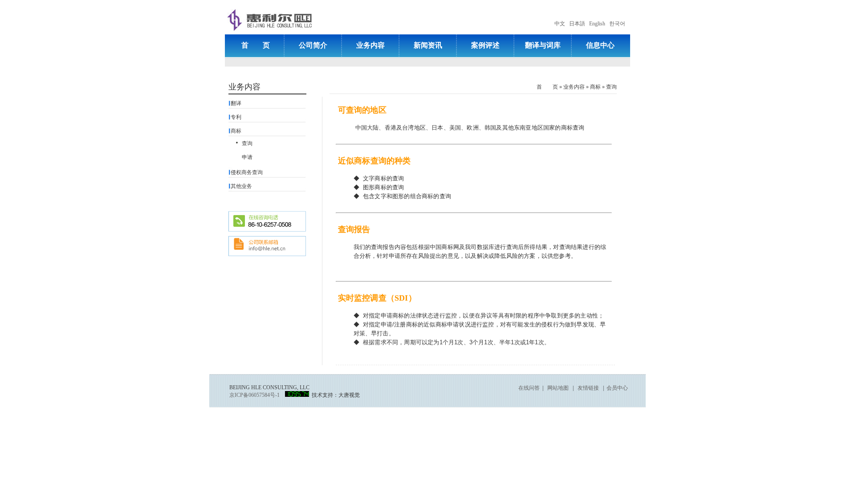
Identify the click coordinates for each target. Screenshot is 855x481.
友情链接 (588, 388)
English (597, 23)
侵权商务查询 (247, 172)
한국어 (617, 23)
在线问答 (529, 388)
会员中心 (617, 388)
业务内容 (370, 45)
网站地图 (558, 388)
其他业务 (241, 186)
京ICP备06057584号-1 (254, 395)
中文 (559, 23)
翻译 (236, 103)
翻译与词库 (543, 45)
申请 (247, 157)
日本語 (577, 23)
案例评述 (485, 45)
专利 (236, 117)
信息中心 (600, 45)
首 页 (255, 45)
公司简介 (313, 45)
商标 (595, 87)
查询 (611, 87)
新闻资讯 (428, 45)
